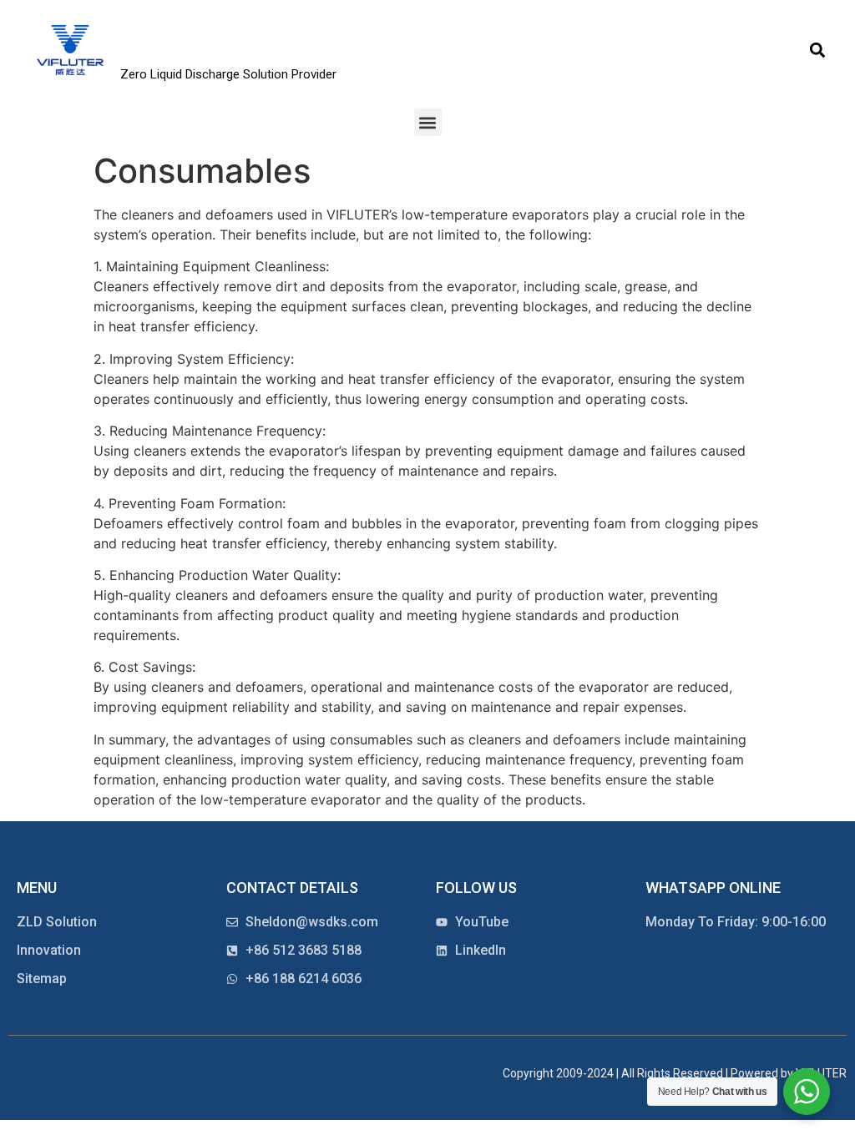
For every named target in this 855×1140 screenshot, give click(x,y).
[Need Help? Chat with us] (806, 1091)
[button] (818, 50)
